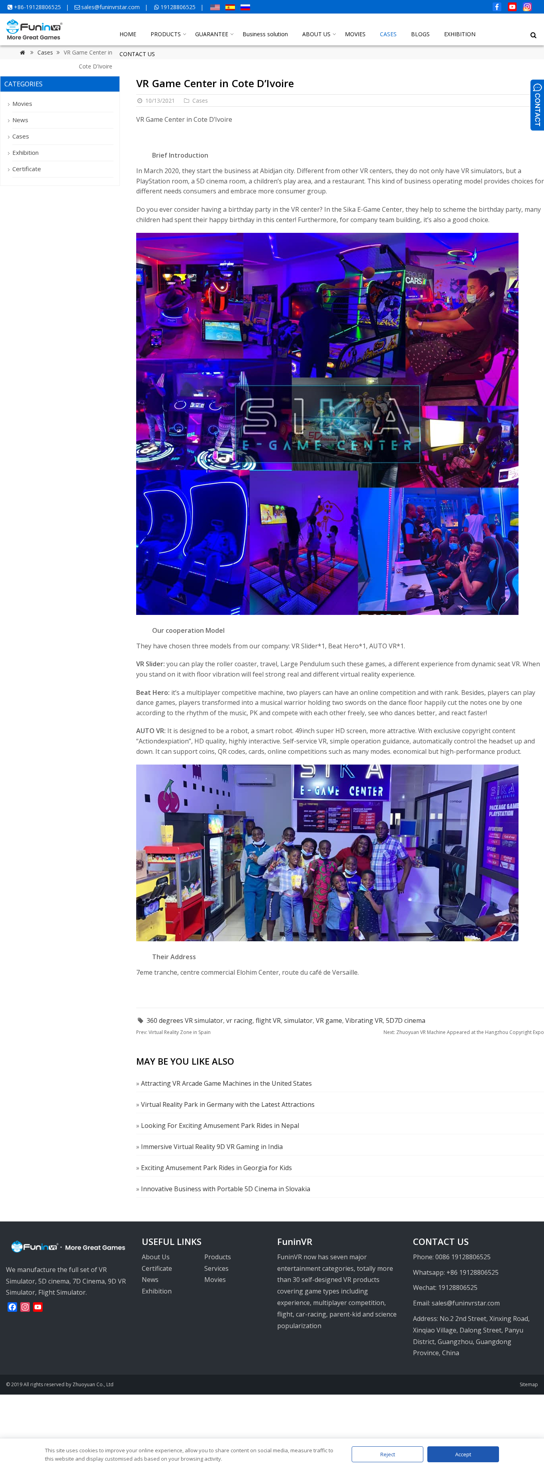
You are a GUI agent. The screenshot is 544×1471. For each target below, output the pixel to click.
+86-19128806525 (37, 7)
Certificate (26, 169)
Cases (200, 100)
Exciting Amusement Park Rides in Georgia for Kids (216, 1167)
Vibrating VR (364, 1020)
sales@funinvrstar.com (110, 7)
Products (217, 1256)
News (20, 120)
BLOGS (420, 34)
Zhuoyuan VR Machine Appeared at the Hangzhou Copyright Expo (464, 1032)
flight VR (268, 1020)
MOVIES (355, 34)
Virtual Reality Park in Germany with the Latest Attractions (228, 1104)
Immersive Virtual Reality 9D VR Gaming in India (212, 1146)
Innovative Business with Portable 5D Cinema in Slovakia (225, 1188)
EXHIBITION (460, 34)
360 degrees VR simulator (185, 1020)
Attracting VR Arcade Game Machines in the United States (226, 1083)
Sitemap (529, 1384)
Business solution (265, 34)
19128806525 (178, 7)
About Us (156, 1256)
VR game (329, 1020)
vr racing (239, 1020)
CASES (388, 34)
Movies (22, 103)
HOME (127, 34)
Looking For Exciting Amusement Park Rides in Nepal (220, 1125)
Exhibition (25, 152)
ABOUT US (316, 34)
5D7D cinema (405, 1020)
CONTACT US (137, 54)
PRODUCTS (166, 34)
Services (216, 1268)
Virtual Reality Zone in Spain (173, 1032)
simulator (298, 1020)
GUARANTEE (211, 34)
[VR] (34, 37)
